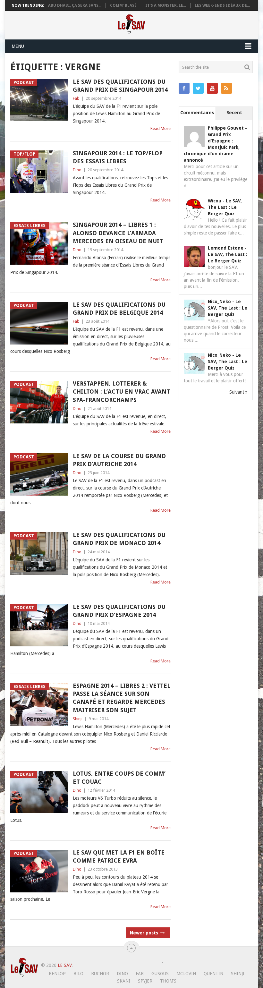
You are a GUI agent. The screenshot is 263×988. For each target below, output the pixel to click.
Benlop (57, 973)
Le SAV (65, 965)
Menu (18, 46)
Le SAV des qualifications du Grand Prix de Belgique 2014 (119, 308)
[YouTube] (212, 88)
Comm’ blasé (123, 5)
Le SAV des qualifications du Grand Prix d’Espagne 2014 (119, 610)
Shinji (77, 718)
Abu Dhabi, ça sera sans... (74, 5)
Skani (123, 981)
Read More (160, 128)
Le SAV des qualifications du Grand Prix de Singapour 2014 (120, 85)
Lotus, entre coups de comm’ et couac (119, 777)
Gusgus (160, 973)
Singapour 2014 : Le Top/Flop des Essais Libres (118, 157)
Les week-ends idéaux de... (222, 5)
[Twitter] (198, 88)
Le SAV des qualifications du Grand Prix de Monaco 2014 (119, 539)
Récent (234, 112)
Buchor (100, 973)
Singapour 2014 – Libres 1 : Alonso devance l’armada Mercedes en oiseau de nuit (118, 232)
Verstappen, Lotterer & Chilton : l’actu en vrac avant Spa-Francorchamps (121, 391)
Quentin (213, 973)
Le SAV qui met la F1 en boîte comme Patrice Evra (119, 856)
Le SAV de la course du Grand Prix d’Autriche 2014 (119, 460)
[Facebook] (184, 88)
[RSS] (226, 88)
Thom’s (168, 981)
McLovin (186, 973)
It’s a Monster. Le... (165, 5)
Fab (76, 98)
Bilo (78, 973)
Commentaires (197, 112)
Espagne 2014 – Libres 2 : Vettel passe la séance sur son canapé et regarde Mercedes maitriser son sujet (121, 697)
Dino (77, 169)
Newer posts (144, 932)
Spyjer (145, 981)
